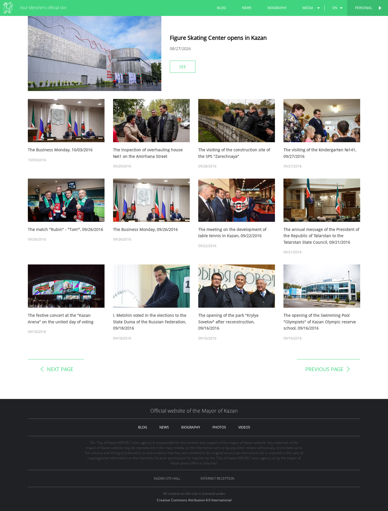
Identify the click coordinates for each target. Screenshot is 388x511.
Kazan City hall (167, 478)
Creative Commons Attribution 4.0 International (194, 500)
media (308, 7)
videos (244, 427)
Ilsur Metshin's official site (43, 7)
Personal (363, 7)
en (335, 7)
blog (221, 7)
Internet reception (217, 478)
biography (277, 7)
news (247, 7)
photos (219, 427)
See (182, 66)
